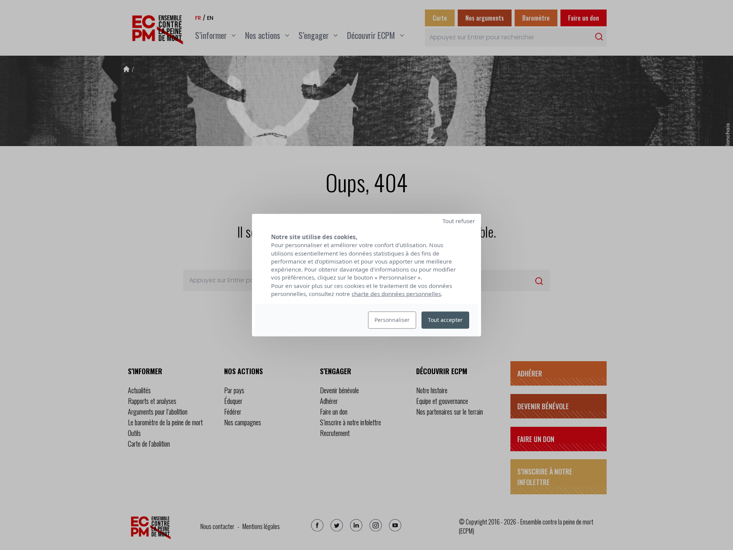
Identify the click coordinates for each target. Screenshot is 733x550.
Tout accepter (445, 319)
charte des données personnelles (396, 294)
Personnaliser (392, 319)
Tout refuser (458, 221)
